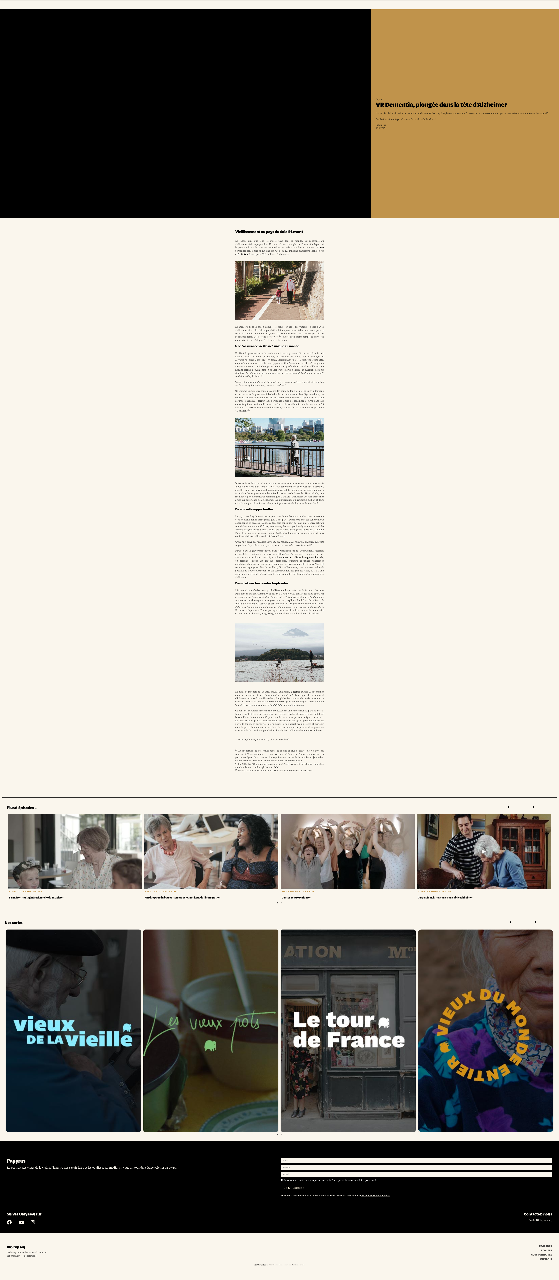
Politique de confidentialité (375, 1195)
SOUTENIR (546, 1259)
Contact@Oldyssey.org (540, 1220)
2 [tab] (281, 902)
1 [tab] (277, 902)
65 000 (320, 247)
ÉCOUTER (546, 1250)
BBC (276, 767)
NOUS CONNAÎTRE (541, 1254)
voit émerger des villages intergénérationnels (299, 557)
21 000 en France (247, 254)
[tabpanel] (75, 857)
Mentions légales (298, 1265)
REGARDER (545, 1246)
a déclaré (295, 691)
